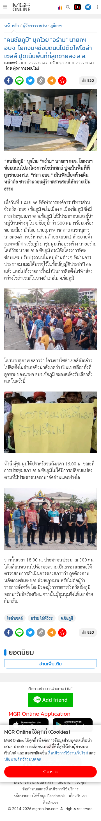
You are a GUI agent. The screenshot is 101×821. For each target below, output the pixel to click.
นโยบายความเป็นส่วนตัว (33, 781)
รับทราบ (50, 771)
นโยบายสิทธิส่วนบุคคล (22, 758)
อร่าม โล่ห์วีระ (42, 617)
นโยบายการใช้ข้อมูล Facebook (39, 795)
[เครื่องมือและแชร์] (98, 7)
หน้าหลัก (11, 25)
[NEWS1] (77, 7)
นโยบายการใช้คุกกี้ (72, 781)
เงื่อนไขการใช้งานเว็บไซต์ (68, 752)
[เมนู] (5, 6)
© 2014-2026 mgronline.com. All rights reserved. (50, 808)
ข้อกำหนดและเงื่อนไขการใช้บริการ (50, 788)
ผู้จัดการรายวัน (35, 25)
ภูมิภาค (56, 25)
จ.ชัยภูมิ (67, 617)
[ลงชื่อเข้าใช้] (88, 7)
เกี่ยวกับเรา (78, 795)
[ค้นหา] (68, 7)
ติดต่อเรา (50, 802)
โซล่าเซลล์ (15, 617)
